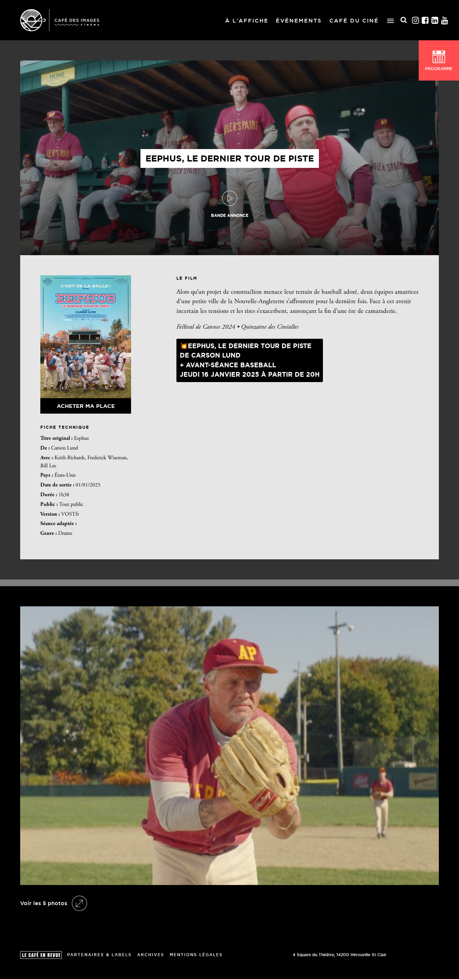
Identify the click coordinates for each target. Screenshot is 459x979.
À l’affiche (246, 20)
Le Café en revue (41, 955)
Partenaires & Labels (99, 954)
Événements (299, 20)
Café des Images (59, 20)
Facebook (425, 20)
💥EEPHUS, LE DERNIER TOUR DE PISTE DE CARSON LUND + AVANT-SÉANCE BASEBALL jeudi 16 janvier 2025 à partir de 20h (250, 360)
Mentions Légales (196, 954)
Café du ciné (354, 20)
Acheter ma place (86, 406)
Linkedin (435, 20)
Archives (150, 954)
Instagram (416, 20)
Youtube (445, 20)
